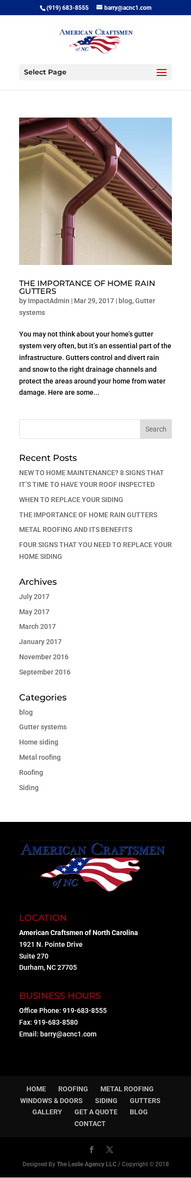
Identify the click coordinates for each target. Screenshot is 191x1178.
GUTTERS (145, 1101)
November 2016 (44, 657)
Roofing (31, 772)
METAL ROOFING (127, 1089)
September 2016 (45, 672)
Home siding (38, 742)
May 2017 (34, 612)
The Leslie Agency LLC (87, 1164)
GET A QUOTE (96, 1112)
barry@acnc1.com (68, 1034)
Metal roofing (40, 757)
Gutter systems (43, 727)
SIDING (106, 1101)
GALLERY (47, 1112)
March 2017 (37, 626)
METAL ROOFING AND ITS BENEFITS (75, 529)
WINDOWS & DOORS (51, 1101)
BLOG (139, 1112)
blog (125, 301)
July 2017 (34, 597)
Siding (29, 788)
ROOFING (73, 1089)
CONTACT (90, 1124)
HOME (36, 1089)
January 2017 (40, 642)
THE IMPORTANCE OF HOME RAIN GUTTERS (87, 287)
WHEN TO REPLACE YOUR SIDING (71, 500)
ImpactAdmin (49, 301)
